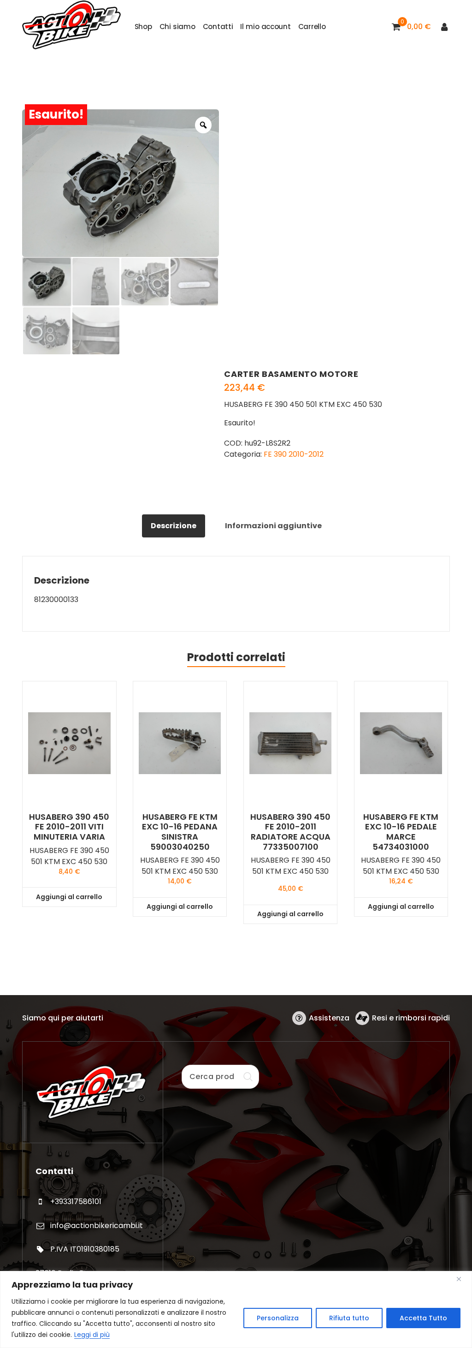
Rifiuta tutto (349, 1318)
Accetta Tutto (423, 1318)
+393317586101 (75, 1201)
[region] (236, 1309)
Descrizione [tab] (173, 525)
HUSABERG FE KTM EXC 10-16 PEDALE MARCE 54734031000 (400, 832)
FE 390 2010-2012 (294, 454)
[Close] (462, 1278)
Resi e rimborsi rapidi (411, 1018)
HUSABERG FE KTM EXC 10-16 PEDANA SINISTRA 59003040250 (180, 832)
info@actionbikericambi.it (96, 1225)
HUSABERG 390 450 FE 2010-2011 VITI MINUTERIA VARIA (69, 827)
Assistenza (329, 1018)
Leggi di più (92, 1334)
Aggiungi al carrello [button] (69, 896)
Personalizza (278, 1318)
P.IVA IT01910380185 (84, 1249)
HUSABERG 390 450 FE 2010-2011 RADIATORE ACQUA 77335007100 (290, 832)
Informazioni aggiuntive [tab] (273, 525)
